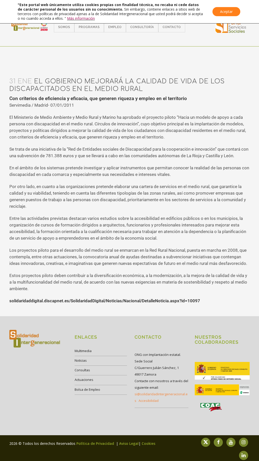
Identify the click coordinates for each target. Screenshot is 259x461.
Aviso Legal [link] (129, 443)
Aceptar (226, 11)
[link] (230, 31)
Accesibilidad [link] (149, 400)
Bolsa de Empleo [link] (87, 389)
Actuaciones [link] (84, 379)
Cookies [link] (148, 443)
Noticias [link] (81, 360)
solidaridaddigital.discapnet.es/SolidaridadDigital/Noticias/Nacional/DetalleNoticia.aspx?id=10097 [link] (104, 300)
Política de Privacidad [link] (95, 443)
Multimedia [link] (83, 351)
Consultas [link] (82, 370)
